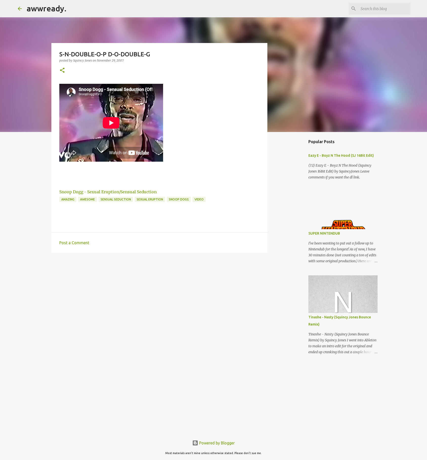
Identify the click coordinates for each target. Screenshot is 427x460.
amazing (67, 199)
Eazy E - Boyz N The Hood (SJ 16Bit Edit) (341, 155)
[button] (62, 70)
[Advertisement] (159, 294)
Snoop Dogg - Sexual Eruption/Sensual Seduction (108, 191)
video (199, 199)
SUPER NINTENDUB (324, 233)
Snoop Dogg (179, 199)
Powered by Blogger (216, 443)
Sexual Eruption (150, 199)
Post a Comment (74, 243)
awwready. (46, 8)
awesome (87, 199)
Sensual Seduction (116, 199)
